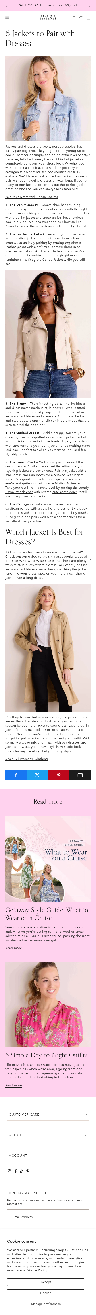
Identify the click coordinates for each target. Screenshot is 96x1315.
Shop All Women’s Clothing (26, 759)
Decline (45, 1293)
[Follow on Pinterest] (27, 1171)
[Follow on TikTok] (21, 1171)
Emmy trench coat (19, 492)
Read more (13, 948)
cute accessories (64, 492)
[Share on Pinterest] (58, 775)
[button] (48, 1115)
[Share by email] (80, 775)
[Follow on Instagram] (9, 1171)
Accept (46, 1282)
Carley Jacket (52, 259)
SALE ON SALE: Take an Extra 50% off (48, 5)
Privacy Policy (36, 1270)
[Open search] (74, 18)
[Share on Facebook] (16, 775)
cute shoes (69, 420)
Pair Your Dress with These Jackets (31, 197)
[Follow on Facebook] (15, 1171)
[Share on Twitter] (37, 775)
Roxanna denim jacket (47, 226)
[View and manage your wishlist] (81, 18)
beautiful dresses (53, 209)
